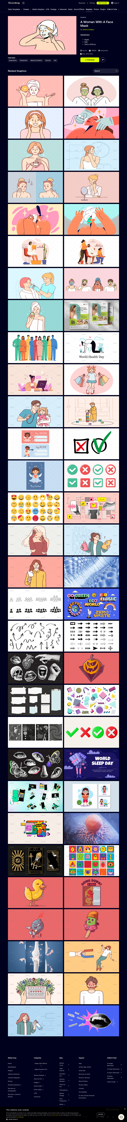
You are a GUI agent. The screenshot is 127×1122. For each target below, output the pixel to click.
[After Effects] (68, 1069)
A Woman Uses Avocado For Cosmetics (22, 328)
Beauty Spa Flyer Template (74, 328)
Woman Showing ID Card (18, 585)
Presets (26, 9)
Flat (55, 60)
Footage (53, 9)
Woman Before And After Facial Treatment (23, 200)
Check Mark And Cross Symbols (76, 456)
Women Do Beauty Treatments (76, 296)
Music (70, 9)
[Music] (64, 1104)
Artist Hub (82, 1070)
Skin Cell (68, 585)
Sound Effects (79, 9)
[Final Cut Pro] (68, 1085)
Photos (96, 9)
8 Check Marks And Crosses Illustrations (79, 488)
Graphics (89, 9)
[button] (44, 1119)
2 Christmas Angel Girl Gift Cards (20, 456)
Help (80, 1063)
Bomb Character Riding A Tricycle (20, 937)
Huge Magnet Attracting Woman (76, 969)
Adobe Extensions (14, 1074)
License (81, 1088)
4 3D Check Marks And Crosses (76, 745)
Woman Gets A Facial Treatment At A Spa (79, 136)
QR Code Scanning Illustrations (20, 809)
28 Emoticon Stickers (16, 520)
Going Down (70, 905)
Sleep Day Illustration (72, 777)
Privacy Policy (83, 1085)
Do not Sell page (19, 1117)
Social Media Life (15, 841)
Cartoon (48, 60)
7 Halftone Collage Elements (19, 681)
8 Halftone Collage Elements (19, 777)
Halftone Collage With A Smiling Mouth (78, 1033)
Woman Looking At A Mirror (75, 200)
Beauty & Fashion (36, 60)
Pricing (10, 1081)
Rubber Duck (14, 905)
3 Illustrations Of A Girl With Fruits (77, 809)
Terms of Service (84, 1078)
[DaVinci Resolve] (68, 1080)
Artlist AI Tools (112, 9)
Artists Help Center (85, 1067)
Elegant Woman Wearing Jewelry (20, 552)
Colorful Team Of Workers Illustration (22, 360)
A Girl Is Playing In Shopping (75, 392)
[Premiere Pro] (68, 1075)
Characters (23, 60)
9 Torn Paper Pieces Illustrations (20, 713)
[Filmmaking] (67, 1090)
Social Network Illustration (18, 392)
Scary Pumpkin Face (72, 681)
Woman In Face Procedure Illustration (22, 296)
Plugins (102, 9)
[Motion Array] (68, 1064)
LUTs (47, 9)
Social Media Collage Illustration (76, 520)
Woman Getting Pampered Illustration (78, 264)
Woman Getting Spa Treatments (76, 232)
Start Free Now (103, 3)
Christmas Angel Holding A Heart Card (22, 488)
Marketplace (12, 1067)
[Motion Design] (68, 1094)
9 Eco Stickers (70, 617)
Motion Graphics (38, 9)
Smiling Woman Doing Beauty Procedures (23, 136)
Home (10, 1063)
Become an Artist (84, 1074)
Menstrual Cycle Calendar (18, 1001)
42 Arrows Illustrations (73, 649)
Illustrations (13, 60)
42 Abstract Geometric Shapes (76, 713)
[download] (59, 103)
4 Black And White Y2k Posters (20, 745)
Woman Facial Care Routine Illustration (22, 232)
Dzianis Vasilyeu (88, 29)
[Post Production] (68, 1100)
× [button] (125, 1109)
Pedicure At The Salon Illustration (20, 264)
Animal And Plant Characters (75, 873)
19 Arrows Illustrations (17, 649)
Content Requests (14, 1078)
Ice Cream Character (72, 937)
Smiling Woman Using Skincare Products (23, 104)
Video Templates (14, 9)
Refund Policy (83, 1081)
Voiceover (63, 9)
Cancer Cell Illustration (73, 841)
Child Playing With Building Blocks (77, 424)
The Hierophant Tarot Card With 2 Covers (23, 873)
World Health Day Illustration (75, 360)
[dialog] (63, 1114)
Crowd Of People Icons (17, 617)
